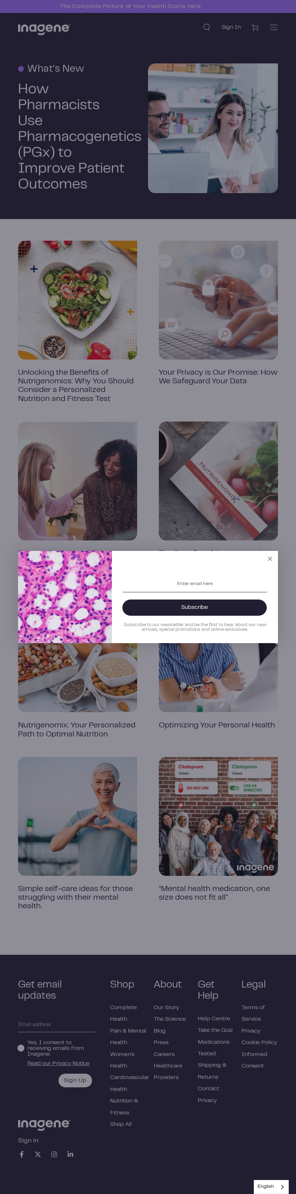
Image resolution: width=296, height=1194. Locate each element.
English (266, 1187)
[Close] (270, 559)
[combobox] (271, 1187)
